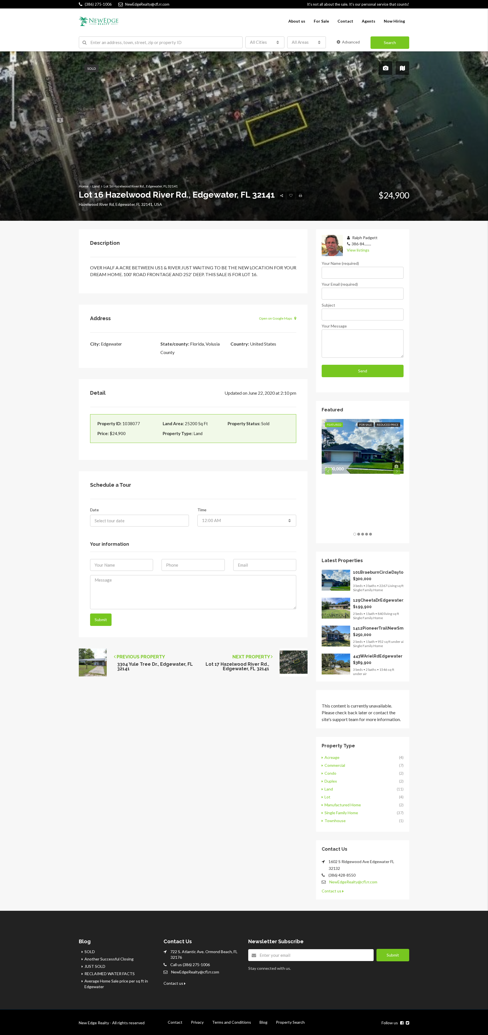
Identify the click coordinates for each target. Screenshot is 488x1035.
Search (390, 42)
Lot (327, 796)
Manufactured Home (342, 804)
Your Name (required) (340, 263)
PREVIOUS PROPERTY (140, 657)
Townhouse (335, 820)
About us (296, 21)
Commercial (334, 765)
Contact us (332, 890)
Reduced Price (387, 424)
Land (328, 789)
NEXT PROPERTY (251, 657)
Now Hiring (394, 21)
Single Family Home (341, 812)
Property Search (290, 1022)
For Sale (321, 21)
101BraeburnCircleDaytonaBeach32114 (393, 572)
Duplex (330, 781)
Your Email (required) (340, 284)
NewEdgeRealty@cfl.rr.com (353, 881)
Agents (368, 21)
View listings (358, 250)
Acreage (331, 757)
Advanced (351, 42)
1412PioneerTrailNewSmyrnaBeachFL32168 (397, 628)
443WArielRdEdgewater (377, 656)
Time (201, 509)
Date (94, 509)
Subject (328, 305)
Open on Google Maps (276, 318)
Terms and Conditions (231, 1022)
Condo (330, 773)
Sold (91, 68)
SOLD (89, 951)
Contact (345, 21)
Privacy (197, 1022)
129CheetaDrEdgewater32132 (384, 600)
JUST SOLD (94, 966)
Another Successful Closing (109, 959)
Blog (263, 1022)
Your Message (334, 326)
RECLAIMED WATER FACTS (109, 973)
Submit (101, 619)
